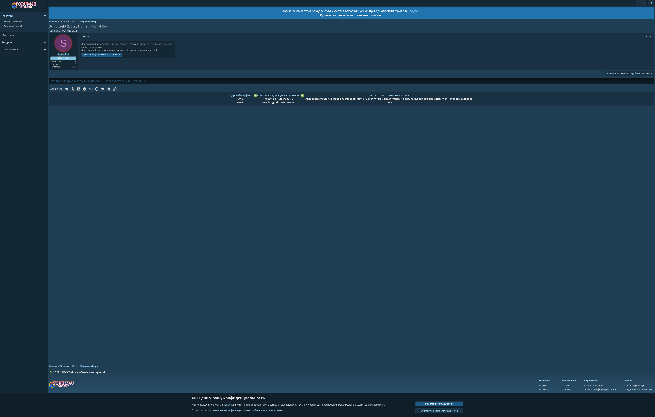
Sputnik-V (55, 30)
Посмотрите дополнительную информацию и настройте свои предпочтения (237, 410)
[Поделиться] (647, 36)
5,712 (73, 66)
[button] (45, 15)
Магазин (566, 385)
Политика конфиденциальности (600, 389)
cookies (227, 404)
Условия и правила (593, 385)
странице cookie (150, 50)
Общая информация (634, 385)
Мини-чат (8, 35)
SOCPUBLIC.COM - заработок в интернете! (79, 372)
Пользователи (11, 49)
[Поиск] (651, 3)
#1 (651, 36)
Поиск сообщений (13, 26)
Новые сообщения (13, 21)
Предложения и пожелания (638, 389)
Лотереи (566, 389)
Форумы (7, 15)
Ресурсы (7, 42)
